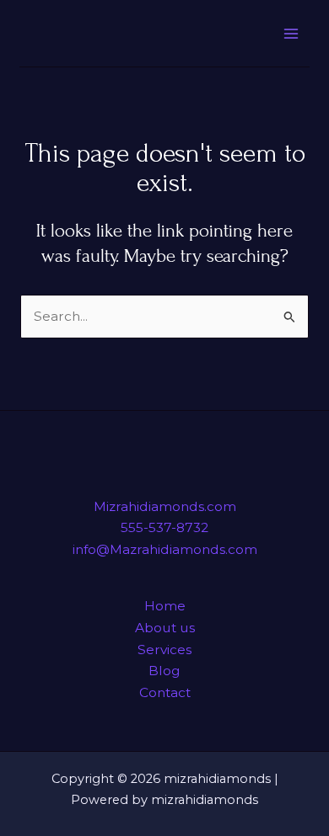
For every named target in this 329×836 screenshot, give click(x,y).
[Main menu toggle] (290, 33)
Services (164, 650)
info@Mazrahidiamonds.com (165, 549)
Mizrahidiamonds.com (165, 506)
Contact (165, 692)
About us (165, 628)
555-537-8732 (164, 527)
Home (165, 606)
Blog (164, 671)
